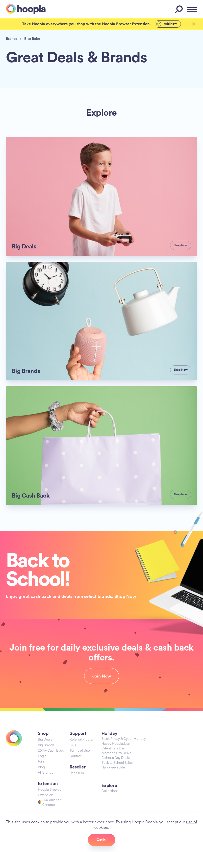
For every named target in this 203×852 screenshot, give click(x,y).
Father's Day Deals (116, 757)
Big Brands (46, 744)
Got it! (102, 839)
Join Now (101, 676)
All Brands (45, 772)
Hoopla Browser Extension (50, 792)
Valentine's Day (113, 748)
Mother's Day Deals (116, 752)
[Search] (179, 9)
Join (41, 761)
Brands (11, 38)
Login (42, 755)
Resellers (77, 772)
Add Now (170, 24)
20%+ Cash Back (51, 750)
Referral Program (83, 739)
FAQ (73, 744)
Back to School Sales (117, 762)
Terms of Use (80, 750)
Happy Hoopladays (116, 743)
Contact (75, 755)
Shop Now (125, 596)
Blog (41, 766)
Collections (110, 790)
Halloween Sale (113, 767)
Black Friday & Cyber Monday (124, 738)
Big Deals (45, 739)
